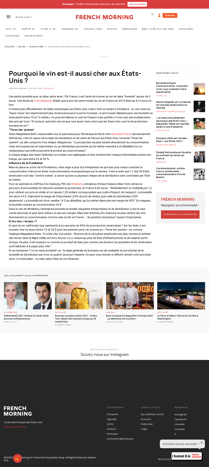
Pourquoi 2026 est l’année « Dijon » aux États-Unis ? (172, 140)
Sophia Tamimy (10, 322)
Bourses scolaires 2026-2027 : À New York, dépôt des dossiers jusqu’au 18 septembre (76, 318)
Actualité (9, 47)
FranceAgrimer (42, 100)
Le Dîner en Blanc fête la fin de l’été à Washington (177, 317)
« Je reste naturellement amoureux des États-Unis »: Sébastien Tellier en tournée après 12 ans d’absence (172, 122)
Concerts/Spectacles (171, 112)
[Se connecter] (159, 15)
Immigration (11, 312)
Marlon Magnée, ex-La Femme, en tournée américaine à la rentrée (173, 104)
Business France (121, 134)
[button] (152, 14)
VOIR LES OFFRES (137, 4)
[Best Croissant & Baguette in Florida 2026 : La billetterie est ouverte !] (130, 295)
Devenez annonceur (15, 426)
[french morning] (104, 17)
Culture (161, 181)
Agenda (161, 162)
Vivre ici (161, 96)
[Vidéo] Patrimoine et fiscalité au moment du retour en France (173, 155)
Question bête (36, 47)
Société (21, 47)
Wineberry (77, 184)
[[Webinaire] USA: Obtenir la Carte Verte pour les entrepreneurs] (28, 295)
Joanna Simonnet (114, 322)
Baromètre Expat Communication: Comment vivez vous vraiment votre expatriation (172, 87)
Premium (170, 15)
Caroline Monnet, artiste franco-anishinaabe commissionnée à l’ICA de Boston (170, 173)
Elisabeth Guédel (63, 325)
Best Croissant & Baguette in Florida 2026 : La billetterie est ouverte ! (129, 317)
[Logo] (53, 411)
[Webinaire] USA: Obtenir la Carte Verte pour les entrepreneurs (26, 317)
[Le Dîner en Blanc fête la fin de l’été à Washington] (181, 295)
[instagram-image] (17, 377)
